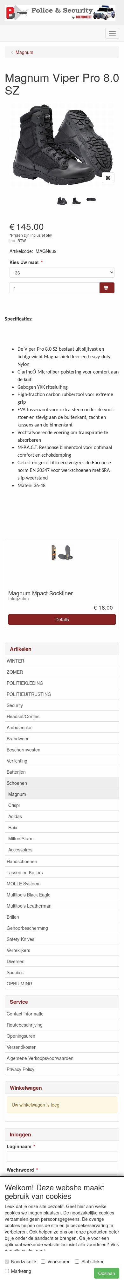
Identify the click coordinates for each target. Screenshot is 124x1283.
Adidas (15, 816)
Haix (12, 827)
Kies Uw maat (24, 262)
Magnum (17, 794)
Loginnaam (19, 1146)
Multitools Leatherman (29, 906)
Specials (15, 972)
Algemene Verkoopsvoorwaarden (40, 1058)
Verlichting (17, 760)
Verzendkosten (22, 1047)
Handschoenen (22, 861)
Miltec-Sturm (21, 838)
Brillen (13, 917)
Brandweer (18, 738)
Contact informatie (25, 1013)
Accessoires (20, 849)
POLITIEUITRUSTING (29, 694)
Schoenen (17, 783)
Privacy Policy (20, 1069)
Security (15, 705)
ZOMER (15, 672)
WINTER (15, 661)
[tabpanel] (62, 201)
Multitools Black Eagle (29, 894)
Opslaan (106, 1273)
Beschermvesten (23, 749)
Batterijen (16, 772)
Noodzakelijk (24, 1261)
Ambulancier (19, 727)
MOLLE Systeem (24, 883)
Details (62, 619)
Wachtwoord (20, 1170)
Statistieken (93, 1261)
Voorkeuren (59, 1261)
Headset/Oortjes (23, 716)
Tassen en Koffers (25, 872)
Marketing (21, 1271)
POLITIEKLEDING (25, 683)
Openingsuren (21, 1036)
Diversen (15, 961)
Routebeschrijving (25, 1025)
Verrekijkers (18, 950)
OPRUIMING (19, 983)
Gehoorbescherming (27, 928)
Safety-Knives (20, 939)
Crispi (14, 805)
